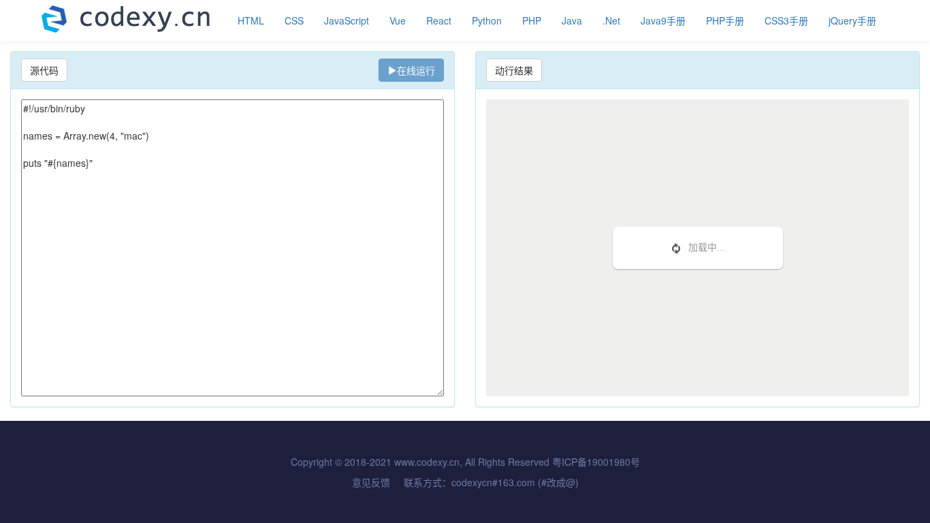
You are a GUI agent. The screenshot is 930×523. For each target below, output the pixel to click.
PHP (531, 20)
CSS (294, 20)
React (438, 20)
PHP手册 (725, 20)
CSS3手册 (786, 20)
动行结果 (514, 70)
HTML (251, 20)
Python (487, 20)
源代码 (44, 70)
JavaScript (346, 20)
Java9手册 (663, 20)
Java (572, 20)
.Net (611, 20)
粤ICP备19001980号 (596, 462)
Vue (397, 20)
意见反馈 (371, 482)
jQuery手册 (852, 20)
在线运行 (416, 70)
